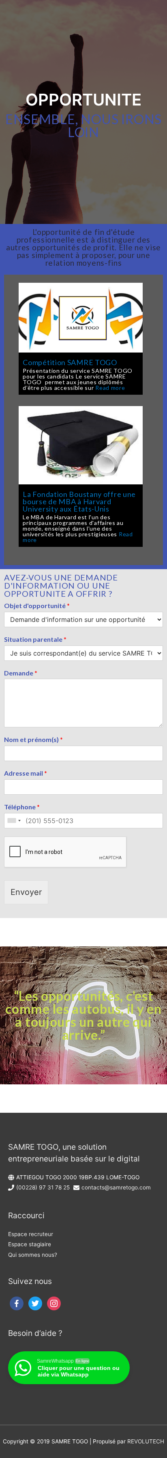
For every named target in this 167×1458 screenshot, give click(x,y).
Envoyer (26, 892)
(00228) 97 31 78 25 (43, 1187)
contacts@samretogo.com (116, 1187)
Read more (110, 387)
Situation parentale (35, 639)
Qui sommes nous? (32, 1255)
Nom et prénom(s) (33, 739)
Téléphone (22, 807)
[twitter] (35, 1303)
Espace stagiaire (29, 1244)
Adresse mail (25, 773)
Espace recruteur (30, 1234)
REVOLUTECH (145, 1441)
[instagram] (54, 1303)
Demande (20, 673)
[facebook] (17, 1303)
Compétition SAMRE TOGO (70, 362)
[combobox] (13, 820)
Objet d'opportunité (37, 605)
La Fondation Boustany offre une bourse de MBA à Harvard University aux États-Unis (79, 501)
